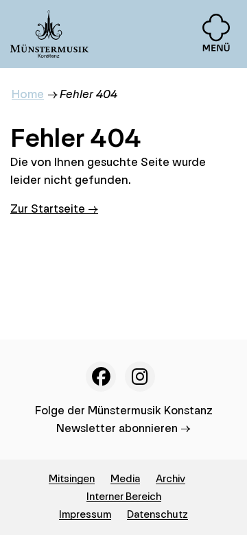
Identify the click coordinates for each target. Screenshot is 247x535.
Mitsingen (72, 479)
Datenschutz (157, 514)
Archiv (170, 479)
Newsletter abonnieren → (123, 428)
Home (28, 94)
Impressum (85, 514)
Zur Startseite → (54, 209)
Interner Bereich (123, 496)
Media (125, 479)
